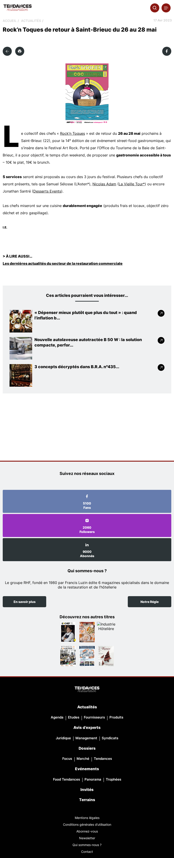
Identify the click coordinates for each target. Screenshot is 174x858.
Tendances (103, 758)
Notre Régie (149, 602)
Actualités (31, 21)
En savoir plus (25, 602)
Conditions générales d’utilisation (87, 824)
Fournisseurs (94, 717)
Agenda (57, 717)
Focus (67, 758)
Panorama (93, 779)
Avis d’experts (87, 727)
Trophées (113, 779)
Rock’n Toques (72, 133)
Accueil (10, 21)
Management (86, 738)
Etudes (73, 717)
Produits (116, 717)
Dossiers (87, 748)
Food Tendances (66, 779)
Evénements (87, 769)
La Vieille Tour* (132, 184)
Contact (87, 851)
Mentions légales (87, 818)
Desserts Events (47, 191)
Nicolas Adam (104, 184)
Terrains (87, 800)
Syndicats (110, 738)
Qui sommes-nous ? (87, 845)
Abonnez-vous (87, 831)
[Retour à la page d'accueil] (87, 689)
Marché (83, 758)
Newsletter (87, 838)
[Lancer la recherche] (154, 7)
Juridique (63, 738)
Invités (87, 789)
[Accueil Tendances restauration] (17, 8)
